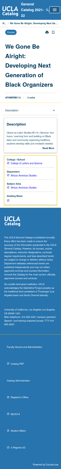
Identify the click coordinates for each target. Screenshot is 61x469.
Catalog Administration (18, 380)
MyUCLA (15, 414)
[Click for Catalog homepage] (10, 11)
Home (5, 23)
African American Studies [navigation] (24, 175)
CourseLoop (52, 464)
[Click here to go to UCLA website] (12, 221)
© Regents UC (18, 447)
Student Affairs (18, 430)
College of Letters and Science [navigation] (26, 163)
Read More (48, 148)
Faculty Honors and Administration (24, 347)
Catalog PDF (17, 363)
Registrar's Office (19, 397)
